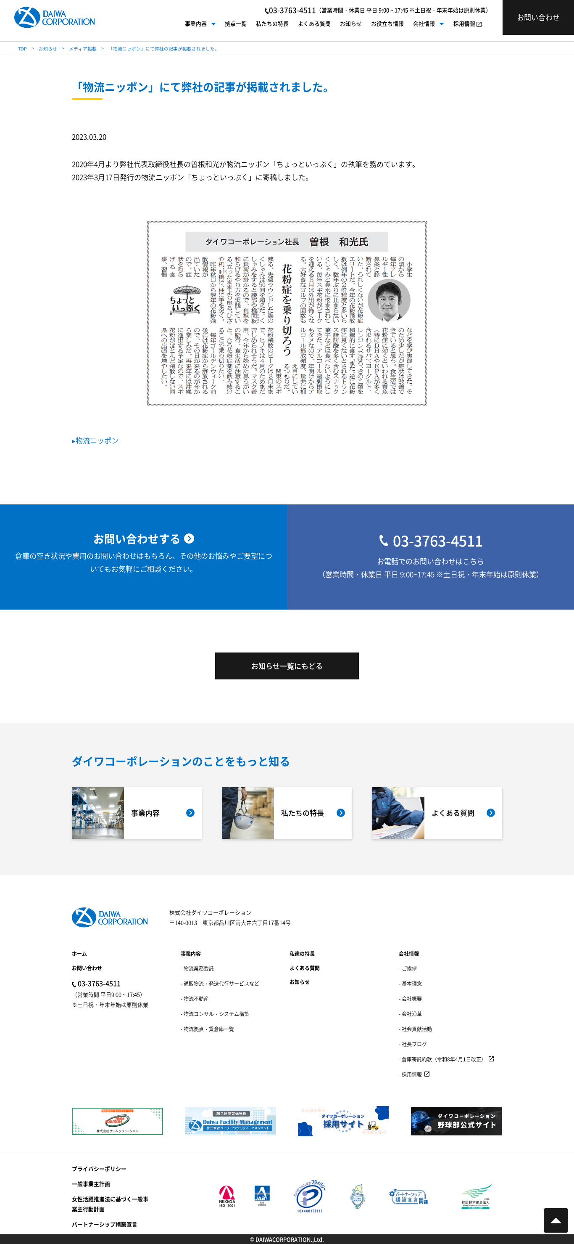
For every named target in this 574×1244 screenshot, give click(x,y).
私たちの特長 (272, 23)
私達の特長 (302, 953)
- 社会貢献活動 (415, 1028)
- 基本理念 (410, 983)
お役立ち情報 (387, 23)
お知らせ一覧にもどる (287, 665)
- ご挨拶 (408, 968)
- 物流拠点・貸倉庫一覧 (207, 1028)
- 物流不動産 (195, 998)
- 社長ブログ (413, 1044)
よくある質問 (314, 23)
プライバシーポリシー (99, 1168)
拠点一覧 (236, 23)
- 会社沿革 (410, 1013)
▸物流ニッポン (95, 440)
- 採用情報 (410, 1074)
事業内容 (196, 23)
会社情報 (424, 23)
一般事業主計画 (91, 1184)
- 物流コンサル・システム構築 (215, 1013)
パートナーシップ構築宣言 (104, 1224)
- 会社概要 (410, 998)
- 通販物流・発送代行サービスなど (220, 983)
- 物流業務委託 (197, 968)
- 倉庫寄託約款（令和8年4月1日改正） (442, 1059)
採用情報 (464, 23)
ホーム (79, 953)
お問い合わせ (87, 967)
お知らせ (351, 23)
